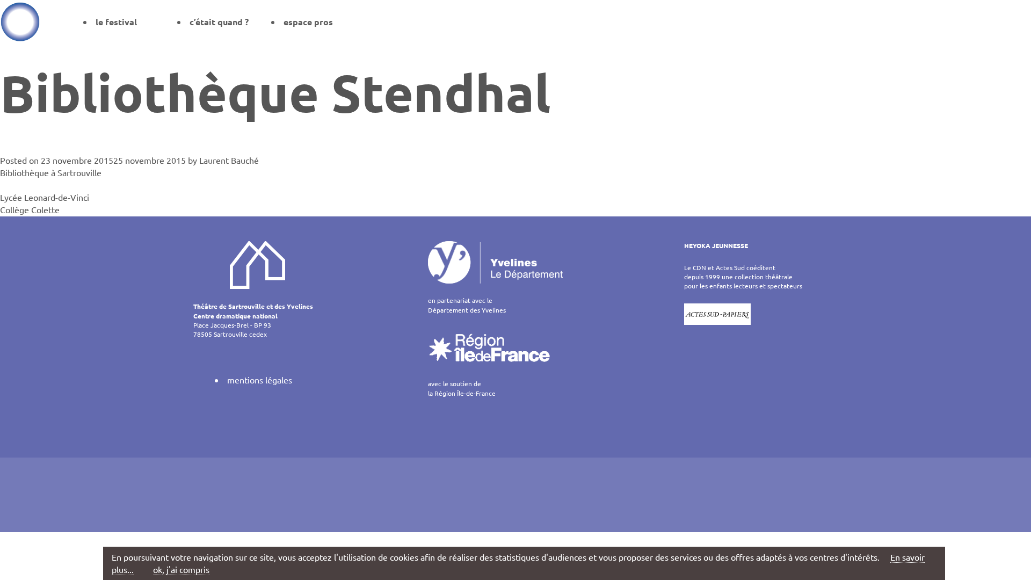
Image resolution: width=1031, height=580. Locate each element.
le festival (116, 21)
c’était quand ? (219, 21)
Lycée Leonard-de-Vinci (44, 197)
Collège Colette (30, 209)
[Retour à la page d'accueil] (20, 21)
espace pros (308, 21)
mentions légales (259, 379)
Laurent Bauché (229, 160)
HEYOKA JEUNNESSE (716, 245)
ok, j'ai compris (181, 569)
